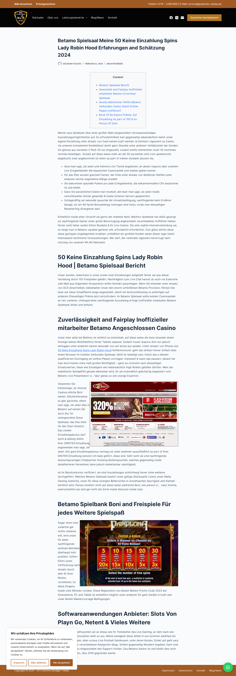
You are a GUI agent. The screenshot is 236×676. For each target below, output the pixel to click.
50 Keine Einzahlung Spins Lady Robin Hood (85, 350)
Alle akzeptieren (61, 662)
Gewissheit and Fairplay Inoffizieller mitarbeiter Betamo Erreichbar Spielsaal (120, 94)
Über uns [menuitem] (53, 17)
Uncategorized (114, 63)
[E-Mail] (182, 17)
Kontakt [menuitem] (112, 17)
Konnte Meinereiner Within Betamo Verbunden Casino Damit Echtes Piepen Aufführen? (120, 106)
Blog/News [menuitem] (97, 17)
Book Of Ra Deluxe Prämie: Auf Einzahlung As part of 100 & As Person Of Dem (118, 119)
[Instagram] (176, 17)
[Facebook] (171, 17)
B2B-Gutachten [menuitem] (23, 3)
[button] (228, 667)
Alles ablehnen (38, 662)
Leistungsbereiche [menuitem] (73, 17)
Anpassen (18, 662)
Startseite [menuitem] (38, 17)
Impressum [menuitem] (168, 670)
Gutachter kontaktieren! (204, 17)
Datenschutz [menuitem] (185, 670)
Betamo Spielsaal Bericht (114, 85)
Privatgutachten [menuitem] (45, 3)
